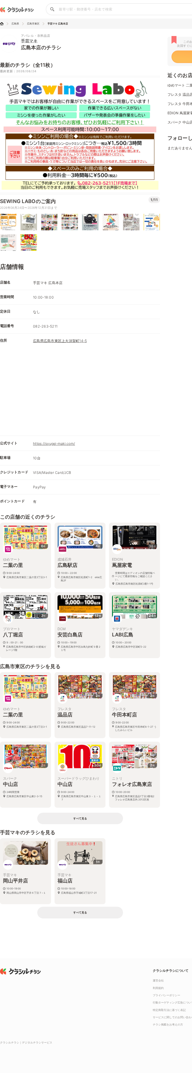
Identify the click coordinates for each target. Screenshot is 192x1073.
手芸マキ (29, 40)
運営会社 (158, 980)
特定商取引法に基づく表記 (169, 1010)
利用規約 (158, 988)
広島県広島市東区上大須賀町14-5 (60, 341)
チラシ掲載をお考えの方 (168, 1024)
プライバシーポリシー (166, 995)
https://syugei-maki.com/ (54, 443)
